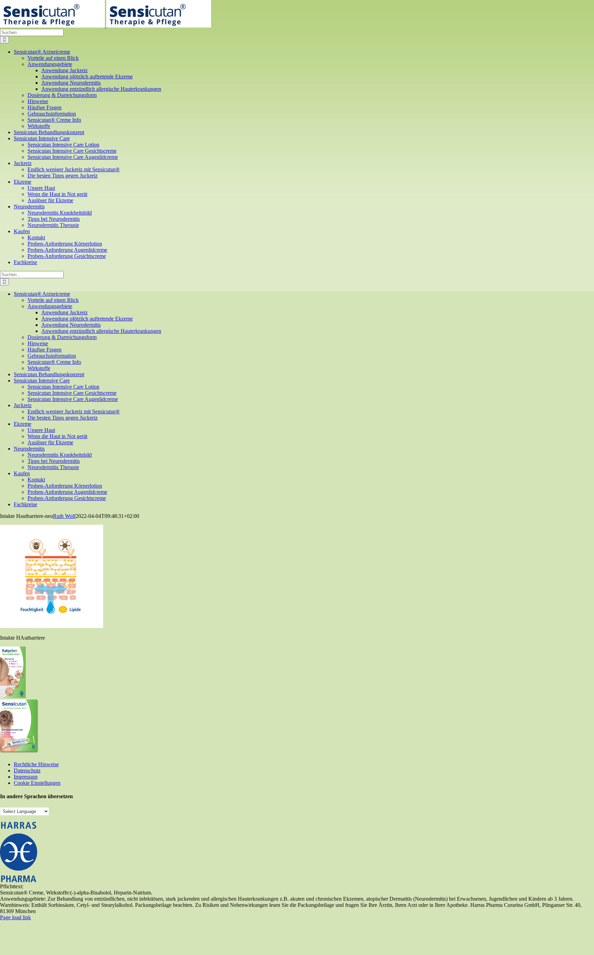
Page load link (15, 917)
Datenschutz (27, 770)
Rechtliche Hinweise (36, 764)
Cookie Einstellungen (37, 783)
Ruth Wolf (64, 516)
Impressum (25, 777)
